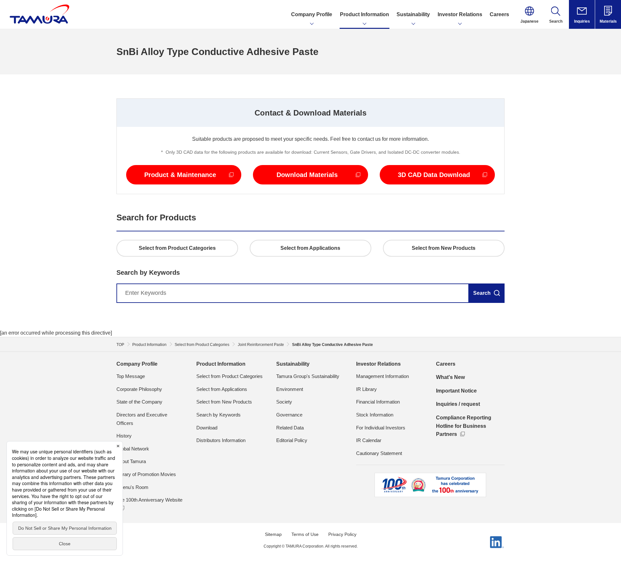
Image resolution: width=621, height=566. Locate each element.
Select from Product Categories (229, 376)
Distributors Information (220, 440)
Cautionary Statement (379, 453)
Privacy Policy (342, 534)
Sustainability (293, 364)
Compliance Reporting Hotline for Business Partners (463, 426)
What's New (450, 377)
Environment (289, 389)
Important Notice (456, 391)
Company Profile (137, 364)
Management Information (382, 376)
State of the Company (139, 402)
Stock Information (374, 414)
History (124, 435)
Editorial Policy (291, 440)
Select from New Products (224, 402)
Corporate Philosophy (139, 389)
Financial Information (378, 402)
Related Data (290, 427)
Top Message (130, 376)
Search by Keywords (218, 414)
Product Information (220, 364)
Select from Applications (221, 389)
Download (206, 427)
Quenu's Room (132, 487)
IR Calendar (368, 440)
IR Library (366, 389)
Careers (445, 364)
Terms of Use (305, 534)
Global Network (132, 448)
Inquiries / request (458, 404)
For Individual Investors (380, 427)
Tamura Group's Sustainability (307, 376)
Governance (289, 414)
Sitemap (273, 534)
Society (284, 402)
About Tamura (131, 461)
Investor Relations (378, 364)
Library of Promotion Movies (146, 474)
